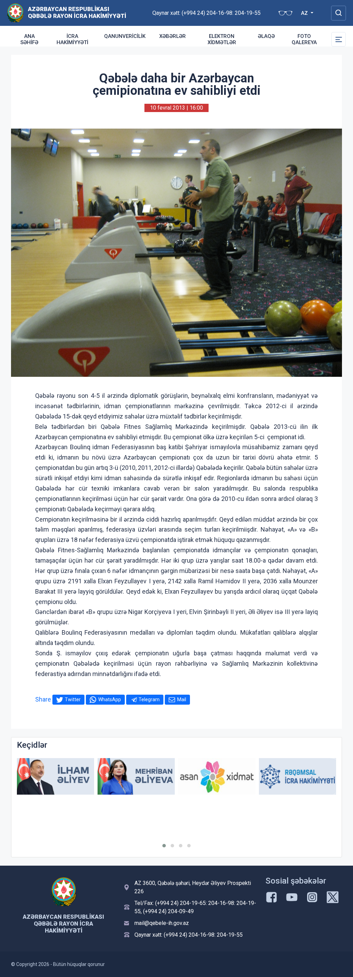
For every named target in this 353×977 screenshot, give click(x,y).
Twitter (73, 699)
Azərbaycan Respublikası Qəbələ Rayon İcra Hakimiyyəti (77, 12)
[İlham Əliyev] (55, 776)
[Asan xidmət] (216, 776)
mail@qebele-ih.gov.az (161, 923)
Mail (181, 699)
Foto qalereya (304, 39)
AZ (305, 13)
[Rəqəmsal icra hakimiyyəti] (297, 776)
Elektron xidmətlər (222, 39)
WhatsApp (109, 699)
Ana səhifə (29, 39)
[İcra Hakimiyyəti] (15, 12)
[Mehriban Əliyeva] (136, 776)
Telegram (149, 699)
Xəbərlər (172, 36)
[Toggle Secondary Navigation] (338, 39)
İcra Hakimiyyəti (72, 39)
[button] (164, 845)
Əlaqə (266, 36)
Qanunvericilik (124, 36)
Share (43, 699)
